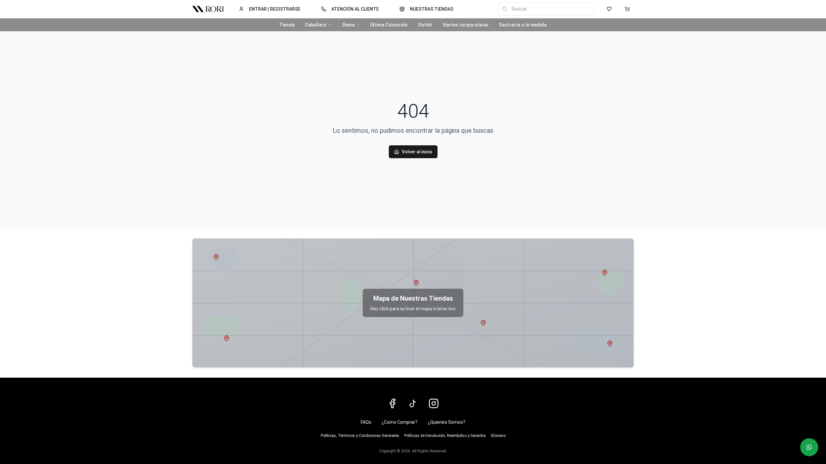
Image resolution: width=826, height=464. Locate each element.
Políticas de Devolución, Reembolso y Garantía (445, 435)
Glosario (498, 435)
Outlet (425, 24)
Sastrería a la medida (523, 24)
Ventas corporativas (466, 24)
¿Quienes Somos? (446, 422)
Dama (348, 24)
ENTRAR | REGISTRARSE (274, 9)
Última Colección (389, 24)
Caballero (316, 24)
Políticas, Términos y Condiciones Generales (360, 435)
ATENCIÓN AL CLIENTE (355, 9)
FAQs (366, 422)
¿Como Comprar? (400, 422)
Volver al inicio (417, 151)
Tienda (287, 24)
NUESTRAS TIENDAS (431, 9)
